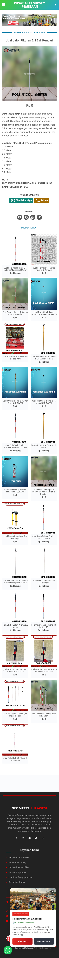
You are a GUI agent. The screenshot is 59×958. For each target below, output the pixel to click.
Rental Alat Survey (17, 862)
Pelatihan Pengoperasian (20, 877)
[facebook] (19, 217)
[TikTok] (36, 838)
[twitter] (26, 217)
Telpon (44, 200)
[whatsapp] (32, 217)
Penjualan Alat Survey (18, 857)
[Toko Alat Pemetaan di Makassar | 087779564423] (29, 5)
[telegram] (39, 217)
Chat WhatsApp (23, 200)
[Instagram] (22, 838)
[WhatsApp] (42, 838)
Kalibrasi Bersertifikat (18, 867)
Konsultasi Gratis (16, 882)
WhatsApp (22, 941)
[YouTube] (29, 838)
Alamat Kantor (44, 941)
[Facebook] (16, 838)
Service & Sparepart (17, 872)
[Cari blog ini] (55, 5)
